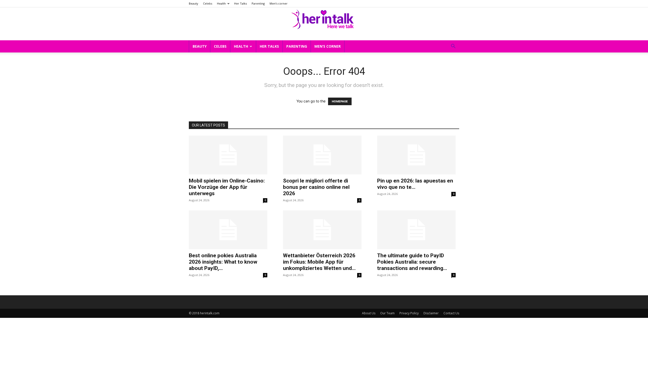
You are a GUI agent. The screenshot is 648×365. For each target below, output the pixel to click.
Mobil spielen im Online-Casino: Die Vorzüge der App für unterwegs (227, 187)
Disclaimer (431, 313)
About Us (368, 313)
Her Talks (240, 3)
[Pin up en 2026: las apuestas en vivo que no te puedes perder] (416, 155)
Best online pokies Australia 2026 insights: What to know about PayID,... (223, 261)
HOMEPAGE (340, 101)
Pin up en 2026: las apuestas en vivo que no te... (415, 184)
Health (221, 3)
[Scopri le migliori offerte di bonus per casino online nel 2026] (322, 155)
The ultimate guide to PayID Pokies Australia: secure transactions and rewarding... (412, 261)
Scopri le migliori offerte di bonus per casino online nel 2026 (316, 187)
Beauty (193, 3)
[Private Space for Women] (324, 18)
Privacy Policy (409, 313)
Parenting (258, 3)
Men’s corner (279, 3)
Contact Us (451, 313)
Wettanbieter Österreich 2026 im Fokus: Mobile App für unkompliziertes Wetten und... (319, 261)
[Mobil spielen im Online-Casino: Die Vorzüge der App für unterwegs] (228, 155)
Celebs (207, 3)
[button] (453, 46)
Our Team (387, 313)
